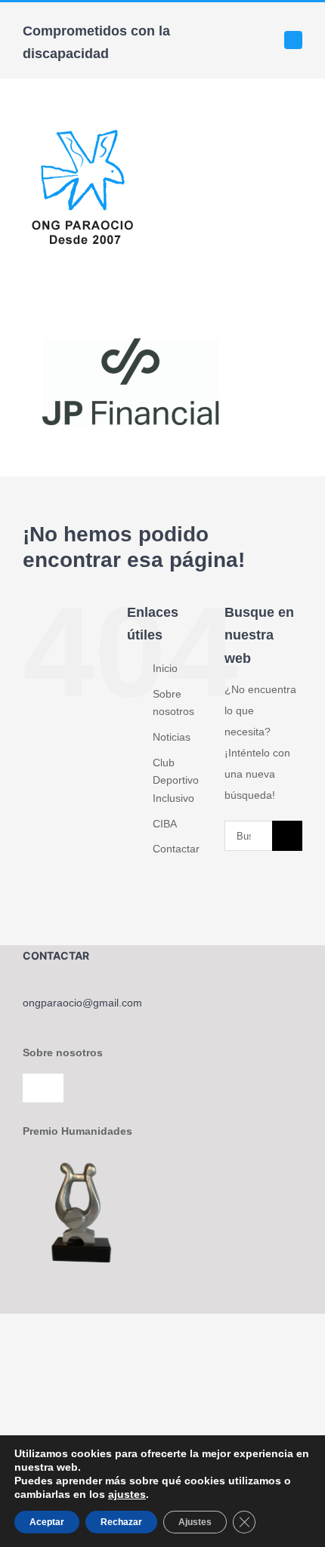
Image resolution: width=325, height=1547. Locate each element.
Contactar (176, 849)
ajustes (127, 1494)
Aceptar (46, 1522)
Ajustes (195, 1522)
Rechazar (121, 1522)
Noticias (171, 737)
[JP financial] (136, 322)
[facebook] (293, 40)
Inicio (165, 668)
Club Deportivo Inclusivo (176, 781)
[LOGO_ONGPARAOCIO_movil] (82, 128)
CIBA (165, 824)
